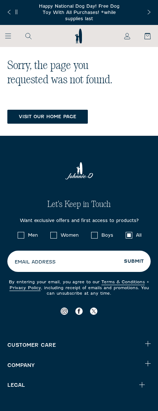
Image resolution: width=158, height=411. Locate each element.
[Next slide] (149, 12)
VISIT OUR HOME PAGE (47, 116)
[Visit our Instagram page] (64, 311)
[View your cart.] (143, 36)
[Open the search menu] (28, 36)
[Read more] (79, 12)
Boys (107, 235)
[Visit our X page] (93, 311)
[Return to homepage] (78, 36)
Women (70, 235)
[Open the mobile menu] (11, 36)
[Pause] (16, 12)
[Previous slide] (9, 12)
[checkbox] (21, 235)
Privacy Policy (25, 287)
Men (33, 235)
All (138, 235)
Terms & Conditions (123, 281)
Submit (134, 261)
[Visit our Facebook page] (79, 311)
